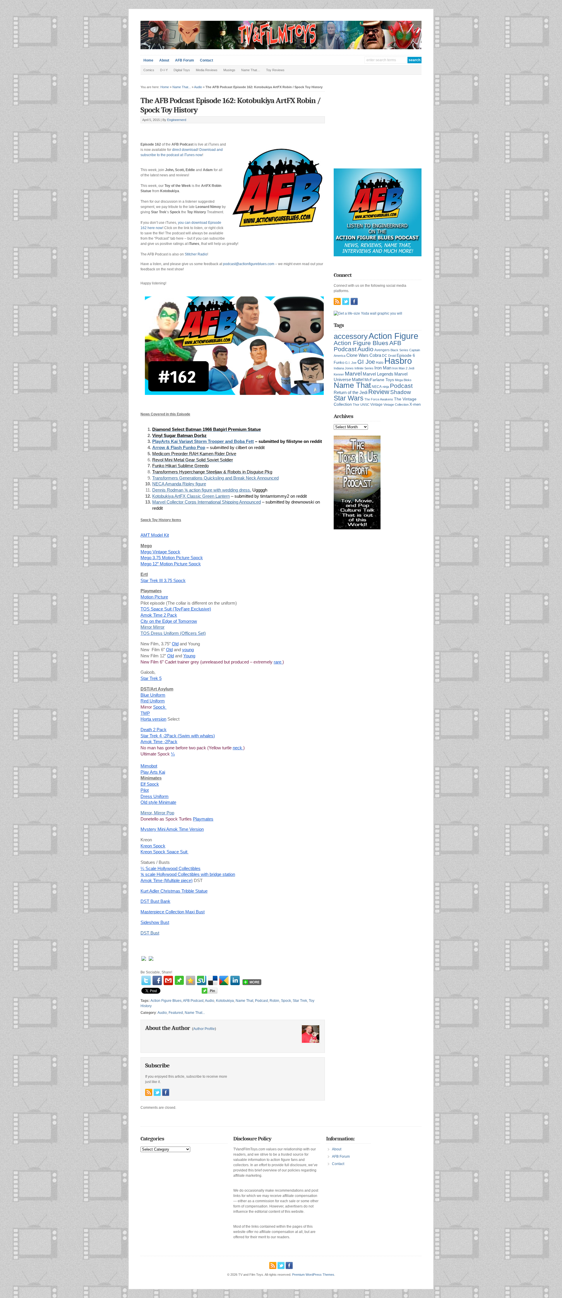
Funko (339, 362)
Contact (206, 60)
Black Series (399, 350)
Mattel (358, 379)
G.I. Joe (351, 362)
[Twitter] (146, 980)
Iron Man (382, 368)
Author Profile (204, 1029)
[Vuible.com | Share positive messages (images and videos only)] (179, 984)
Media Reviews (206, 70)
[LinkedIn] (235, 980)
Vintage (376, 404)
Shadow (400, 392)
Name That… (250, 70)
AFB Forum (184, 60)
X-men (415, 404)
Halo (379, 362)
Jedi (411, 368)
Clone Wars (357, 355)
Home (148, 60)
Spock (286, 1001)
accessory (351, 336)
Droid (392, 355)
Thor (356, 404)
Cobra (375, 355)
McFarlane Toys (379, 379)
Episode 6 (406, 355)
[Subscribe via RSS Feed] (148, 1092)
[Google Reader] (224, 980)
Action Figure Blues (165, 1001)
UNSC (364, 404)
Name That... (181, 87)
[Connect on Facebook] (165, 1092)
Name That (244, 1001)
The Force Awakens (378, 399)
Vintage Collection (396, 404)
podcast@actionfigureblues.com (248, 264)
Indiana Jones (344, 368)
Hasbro (398, 361)
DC (384, 356)
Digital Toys (182, 70)
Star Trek (300, 1001)
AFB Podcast (193, 1001)
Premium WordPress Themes (313, 1274)
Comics (148, 70)
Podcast (261, 1001)
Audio (198, 87)
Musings (229, 70)
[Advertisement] (208, 130)
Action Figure (393, 336)
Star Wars (349, 398)
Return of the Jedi (350, 392)
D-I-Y (164, 70)
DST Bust (149, 932)
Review (378, 391)
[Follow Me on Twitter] (157, 1092)
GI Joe (366, 362)
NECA (377, 387)
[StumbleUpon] (201, 980)
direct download (185, 150)
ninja (386, 386)
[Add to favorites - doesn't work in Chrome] (190, 980)
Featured (176, 1013)
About (164, 60)
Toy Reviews (275, 70)
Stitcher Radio (196, 254)
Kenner (339, 374)
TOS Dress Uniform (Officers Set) (173, 633)
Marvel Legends (378, 374)
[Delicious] (212, 980)
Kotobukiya (225, 1001)
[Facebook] (157, 980)
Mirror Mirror (152, 627)
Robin (274, 1001)
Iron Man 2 (399, 368)
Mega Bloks (403, 380)
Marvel (353, 373)
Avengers (382, 350)
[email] (168, 980)
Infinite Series (363, 368)
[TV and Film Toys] (281, 48)
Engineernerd (176, 120)
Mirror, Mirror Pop (157, 812)
